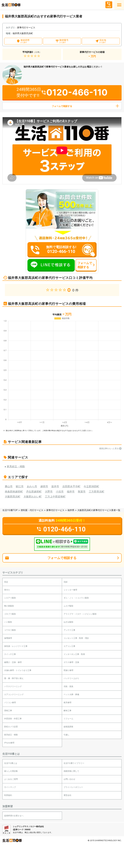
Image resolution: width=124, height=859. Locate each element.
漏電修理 (8, 638)
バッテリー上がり (71, 678)
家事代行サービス (55, 510)
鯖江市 (20, 486)
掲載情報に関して (71, 771)
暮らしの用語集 (11, 771)
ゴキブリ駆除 (10, 614)
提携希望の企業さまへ (14, 815)
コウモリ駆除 (10, 630)
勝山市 (9, 486)
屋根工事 (8, 710)
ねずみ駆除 (68, 622)
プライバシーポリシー (73, 787)
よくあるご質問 (11, 779)
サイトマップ (10, 787)
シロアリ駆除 (10, 598)
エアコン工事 (69, 646)
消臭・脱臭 (68, 686)
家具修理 (67, 702)
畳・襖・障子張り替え (14, 678)
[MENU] (119, 5)
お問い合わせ (69, 779)
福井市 (71, 491)
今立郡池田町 (91, 486)
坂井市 (55, 486)
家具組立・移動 (11, 734)
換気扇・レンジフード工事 (15, 646)
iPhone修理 (9, 742)
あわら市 (32, 486)
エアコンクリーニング (14, 694)
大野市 (49, 491)
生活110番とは (10, 763)
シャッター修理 (70, 590)
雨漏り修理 (68, 670)
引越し (66, 734)
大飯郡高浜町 (12, 496)
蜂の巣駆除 (9, 606)
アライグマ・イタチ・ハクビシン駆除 (80, 614)
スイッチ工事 (10, 654)
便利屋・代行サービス (32, 510)
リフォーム (68, 718)
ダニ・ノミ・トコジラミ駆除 (76, 598)
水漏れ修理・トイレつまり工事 (17, 670)
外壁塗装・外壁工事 (13, 718)
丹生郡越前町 (34, 491)
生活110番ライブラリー (74, 763)
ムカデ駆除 (68, 606)
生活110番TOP (10, 510)
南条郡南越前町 (14, 491)
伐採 (65, 582)
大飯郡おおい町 (33, 496)
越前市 (44, 486)
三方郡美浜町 (96, 491)
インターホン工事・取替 (74, 654)
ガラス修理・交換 (71, 662)
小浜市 (60, 491)
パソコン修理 (10, 702)
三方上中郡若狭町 (55, 496)
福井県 (70, 510)
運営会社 (67, 795)
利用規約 (8, 795)
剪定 (6, 582)
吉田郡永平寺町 (71, 486)
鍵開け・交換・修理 (13, 662)
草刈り (7, 590)
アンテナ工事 (69, 630)
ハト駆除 (8, 622)
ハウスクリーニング (13, 686)
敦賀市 (82, 491)
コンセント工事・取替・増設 (76, 638)
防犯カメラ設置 (11, 726)
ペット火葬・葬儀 (71, 694)
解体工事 (67, 710)
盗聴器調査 (68, 726)
